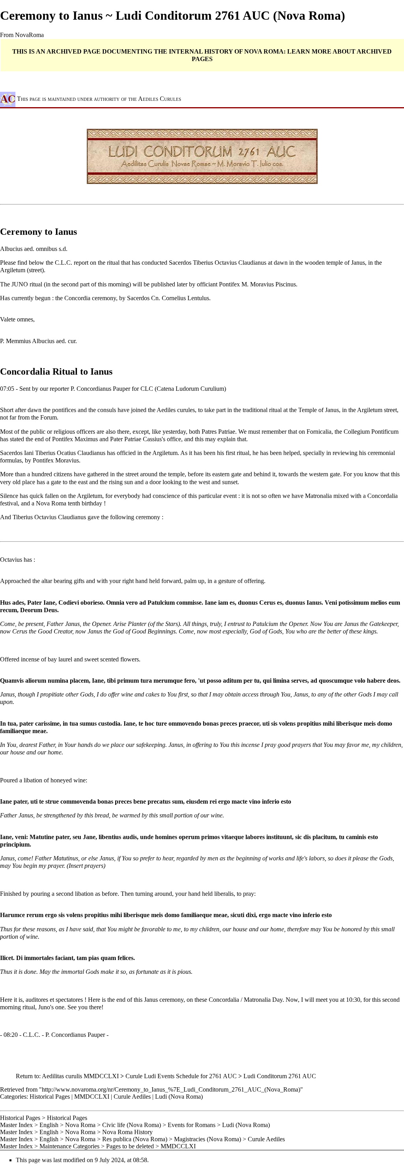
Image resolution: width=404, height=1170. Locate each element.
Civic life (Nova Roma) (131, 1125)
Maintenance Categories (69, 1146)
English (48, 1125)
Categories (13, 1096)
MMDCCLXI (91, 1096)
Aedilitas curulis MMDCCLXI (80, 1076)
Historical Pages (50, 1096)
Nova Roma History (127, 1132)
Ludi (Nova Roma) (179, 1096)
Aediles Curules (159, 99)
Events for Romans (191, 1125)
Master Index (16, 1125)
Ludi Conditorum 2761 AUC (279, 1076)
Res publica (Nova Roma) (134, 1139)
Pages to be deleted (130, 1146)
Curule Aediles (132, 1096)
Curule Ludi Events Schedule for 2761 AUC (181, 1076)
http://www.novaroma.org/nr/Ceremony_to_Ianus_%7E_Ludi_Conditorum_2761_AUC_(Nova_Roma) (171, 1089)
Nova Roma (80, 1125)
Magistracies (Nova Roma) (207, 1139)
